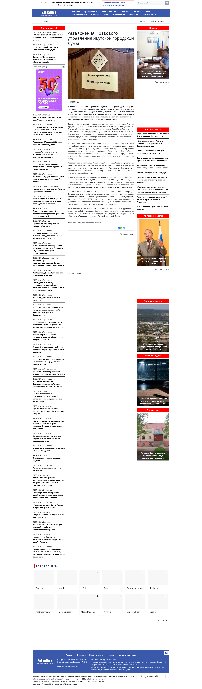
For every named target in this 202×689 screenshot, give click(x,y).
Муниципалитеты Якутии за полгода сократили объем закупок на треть (48, 411)
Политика (75, 12)
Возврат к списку (74, 273)
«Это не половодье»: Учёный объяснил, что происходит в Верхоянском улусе (150, 143)
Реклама (110, 655)
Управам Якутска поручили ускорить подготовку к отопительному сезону (45, 154)
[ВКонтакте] (119, 228)
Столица (124, 12)
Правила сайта (96, 655)
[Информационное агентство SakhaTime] (48, 12)
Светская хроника (79, 14)
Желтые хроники (109, 12)
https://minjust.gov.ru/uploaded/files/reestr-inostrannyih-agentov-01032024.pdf (61, 679)
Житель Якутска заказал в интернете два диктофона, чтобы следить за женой (48, 337)
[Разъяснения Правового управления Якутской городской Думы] (101, 73)
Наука (106, 14)
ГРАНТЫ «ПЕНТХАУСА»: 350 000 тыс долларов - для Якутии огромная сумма (48, 37)
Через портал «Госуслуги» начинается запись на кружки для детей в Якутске (48, 539)
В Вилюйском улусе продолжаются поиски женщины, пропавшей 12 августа (48, 179)
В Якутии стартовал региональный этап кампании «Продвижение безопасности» (48, 362)
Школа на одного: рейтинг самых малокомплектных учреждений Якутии (152, 180)
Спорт (147, 12)
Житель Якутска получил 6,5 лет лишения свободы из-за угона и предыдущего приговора (47, 201)
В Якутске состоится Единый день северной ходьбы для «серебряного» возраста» (48, 527)
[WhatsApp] (121, 228)
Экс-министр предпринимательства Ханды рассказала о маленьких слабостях (48, 263)
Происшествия (90, 12)
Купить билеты (149, 14)
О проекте (81, 655)
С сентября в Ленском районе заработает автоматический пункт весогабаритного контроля (48, 495)
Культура (137, 12)
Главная (69, 655)
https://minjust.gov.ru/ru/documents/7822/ (91, 681)
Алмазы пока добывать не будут (151, 172)
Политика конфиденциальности (68, 666)
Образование (119, 14)
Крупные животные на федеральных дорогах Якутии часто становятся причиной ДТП (47, 384)
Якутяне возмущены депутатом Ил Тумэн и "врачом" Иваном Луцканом (152, 199)
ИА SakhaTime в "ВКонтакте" (154, 21)
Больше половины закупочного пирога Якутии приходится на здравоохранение (47, 438)
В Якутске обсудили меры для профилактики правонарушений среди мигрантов (47, 166)
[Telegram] (124, 228)
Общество (133, 14)
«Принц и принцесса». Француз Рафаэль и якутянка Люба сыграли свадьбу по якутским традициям (152, 189)
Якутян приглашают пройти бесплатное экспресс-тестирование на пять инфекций (48, 213)
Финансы (95, 14)
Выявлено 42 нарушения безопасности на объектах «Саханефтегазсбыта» (44, 59)
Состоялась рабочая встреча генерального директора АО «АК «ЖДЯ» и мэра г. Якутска (47, 235)
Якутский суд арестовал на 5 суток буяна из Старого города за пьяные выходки (48, 349)
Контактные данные (127, 655)
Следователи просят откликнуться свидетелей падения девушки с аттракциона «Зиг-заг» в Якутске (48, 324)
